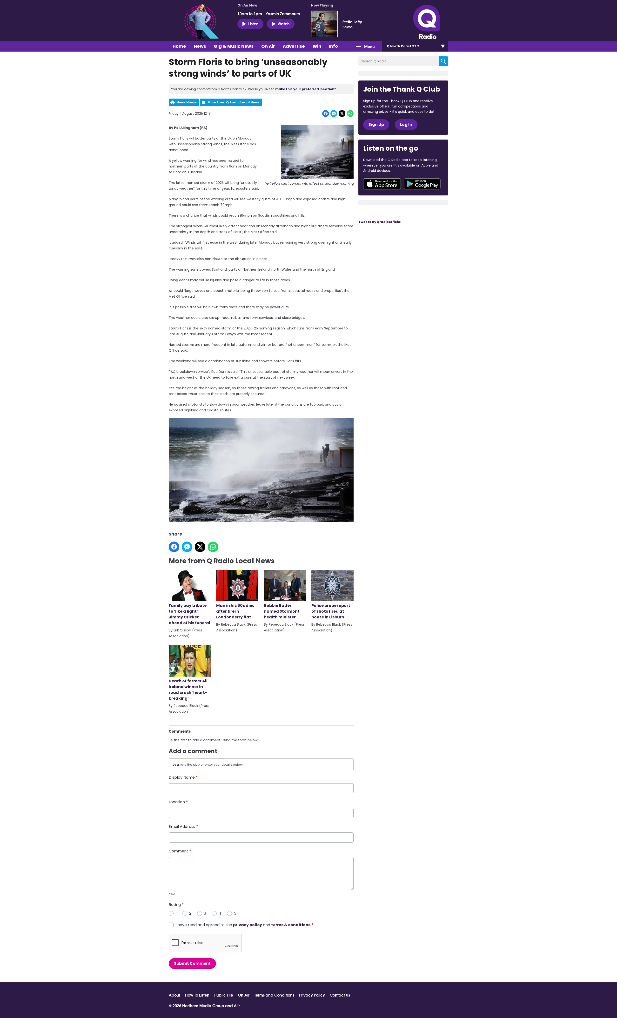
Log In (406, 124)
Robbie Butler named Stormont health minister (282, 611)
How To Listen (197, 995)
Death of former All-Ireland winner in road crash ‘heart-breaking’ (189, 689)
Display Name (183, 777)
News (200, 46)
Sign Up (376, 124)
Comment (180, 851)
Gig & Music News (234, 46)
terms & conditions (290, 925)
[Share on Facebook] (325, 113)
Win (317, 46)
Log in (178, 764)
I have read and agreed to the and (244, 925)
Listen (253, 23)
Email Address (183, 826)
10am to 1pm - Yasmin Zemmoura (268, 13)
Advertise (294, 46)
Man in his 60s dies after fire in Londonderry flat (235, 611)
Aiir (237, 1005)
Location (178, 802)
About (174, 995)
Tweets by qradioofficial (379, 222)
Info (333, 46)
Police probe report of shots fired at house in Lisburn (330, 611)
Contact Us (340, 995)
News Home (186, 102)
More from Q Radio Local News (234, 102)
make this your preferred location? (305, 89)
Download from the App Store (382, 183)
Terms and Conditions (274, 995)
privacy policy (247, 925)
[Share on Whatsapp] (350, 113)
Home (179, 46)
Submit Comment (192, 963)
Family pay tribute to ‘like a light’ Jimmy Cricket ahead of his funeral (189, 614)
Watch (284, 23)
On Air (268, 46)
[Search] (443, 61)
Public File (223, 995)
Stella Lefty (352, 22)
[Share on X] (342, 113)
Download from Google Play (422, 183)
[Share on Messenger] (333, 113)
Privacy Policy (312, 995)
